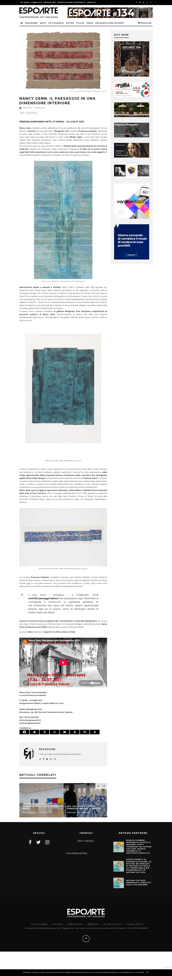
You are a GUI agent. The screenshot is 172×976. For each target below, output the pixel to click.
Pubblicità (36, 2)
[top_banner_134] (110, 9)
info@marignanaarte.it (30, 720)
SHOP (90, 23)
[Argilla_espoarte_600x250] (131, 96)
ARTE (43, 23)
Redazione (27, 108)
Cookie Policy (135, 924)
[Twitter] (34, 732)
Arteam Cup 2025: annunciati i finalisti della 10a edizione (138, 882)
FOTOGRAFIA (56, 23)
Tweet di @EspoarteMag (76, 853)
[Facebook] (24, 732)
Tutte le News (39, 924)
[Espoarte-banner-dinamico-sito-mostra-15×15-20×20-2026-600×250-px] (131, 177)
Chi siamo (25, 2)
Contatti (91, 2)
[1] (131, 116)
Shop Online (75, 924)
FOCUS (80, 23)
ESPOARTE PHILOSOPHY (109, 23)
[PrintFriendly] (85, 732)
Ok (147, 972)
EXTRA (70, 23)
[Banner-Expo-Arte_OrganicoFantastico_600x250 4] (131, 137)
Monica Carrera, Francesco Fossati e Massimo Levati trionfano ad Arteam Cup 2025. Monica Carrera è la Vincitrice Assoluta (139, 846)
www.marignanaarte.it (29, 723)
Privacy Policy (113, 924)
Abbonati (93, 924)
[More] (95, 732)
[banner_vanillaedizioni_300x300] (131, 218)
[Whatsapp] (54, 732)
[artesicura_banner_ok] (131, 157)
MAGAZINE (31, 23)
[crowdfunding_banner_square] (131, 259)
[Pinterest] (44, 732)
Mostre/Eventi (31, 113)
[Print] (74, 732)
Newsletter (50, 2)
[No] (169, 973)
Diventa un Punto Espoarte (71, 2)
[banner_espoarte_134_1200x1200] (131, 76)
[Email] (64, 732)
